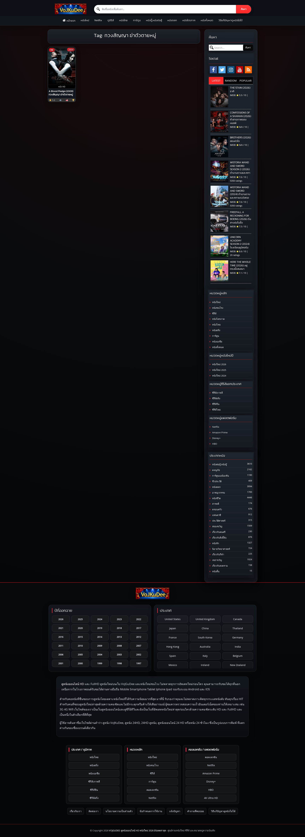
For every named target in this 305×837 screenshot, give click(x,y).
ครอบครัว (217, 509)
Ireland (205, 665)
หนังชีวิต (216, 498)
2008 (119, 645)
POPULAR (246, 80)
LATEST (216, 80)
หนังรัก (215, 543)
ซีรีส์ (214, 313)
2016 (60, 636)
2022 (138, 619)
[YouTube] (239, 69)
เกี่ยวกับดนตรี (218, 532)
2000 (80, 663)
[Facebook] (213, 69)
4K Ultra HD (211, 798)
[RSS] (248, 69)
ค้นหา (243, 9)
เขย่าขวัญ (217, 560)
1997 (138, 663)
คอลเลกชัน (152, 789)
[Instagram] (230, 69)
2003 (119, 654)
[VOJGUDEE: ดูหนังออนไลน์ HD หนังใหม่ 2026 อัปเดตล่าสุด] (70, 9)
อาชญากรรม (218, 492)
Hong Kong (172, 646)
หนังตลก (172, 20)
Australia (205, 646)
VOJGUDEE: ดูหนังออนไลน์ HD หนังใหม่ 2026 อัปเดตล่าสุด (137, 830)
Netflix (98, 20)
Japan (172, 628)
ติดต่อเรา (93, 811)
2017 (138, 628)
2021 (60, 628)
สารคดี (215, 503)
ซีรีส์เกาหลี (217, 392)
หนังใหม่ (85, 20)
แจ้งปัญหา (174, 811)
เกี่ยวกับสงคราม (220, 565)
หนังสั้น (215, 571)
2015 (80, 636)
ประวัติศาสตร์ (218, 520)
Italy (205, 655)
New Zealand (238, 665)
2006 (60, 654)
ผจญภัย (216, 470)
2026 (60, 619)
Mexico (173, 665)
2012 (138, 636)
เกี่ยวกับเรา (76, 811)
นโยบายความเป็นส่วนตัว (119, 811)
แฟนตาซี (216, 515)
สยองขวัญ (217, 526)
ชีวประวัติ (217, 481)
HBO (214, 443)
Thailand (237, 628)
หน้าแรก (71, 20)
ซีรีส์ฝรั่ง (216, 398)
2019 (99, 628)
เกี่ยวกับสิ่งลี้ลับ (219, 537)
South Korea (205, 637)
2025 (80, 619)
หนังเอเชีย (217, 341)
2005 (80, 654)
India (238, 646)
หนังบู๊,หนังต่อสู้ (154, 20)
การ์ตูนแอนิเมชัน (220, 475)
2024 (99, 619)
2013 (119, 636)
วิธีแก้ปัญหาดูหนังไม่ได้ (231, 20)
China (205, 628)
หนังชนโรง (217, 307)
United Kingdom (205, 619)
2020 (80, 628)
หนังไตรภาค (188, 20)
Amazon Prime (220, 432)
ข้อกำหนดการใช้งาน (151, 811)
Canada (237, 619)
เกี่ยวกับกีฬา (218, 554)
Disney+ (216, 438)
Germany (237, 637)
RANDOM (231, 80)
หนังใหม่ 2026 (219, 364)
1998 (119, 663)
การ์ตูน (137, 20)
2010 (80, 645)
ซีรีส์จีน (215, 404)
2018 (119, 628)
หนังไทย (123, 20)
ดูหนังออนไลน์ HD (72, 684)
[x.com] (222, 69)
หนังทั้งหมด (207, 20)
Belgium (238, 655)
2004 (99, 654)
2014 (99, 636)
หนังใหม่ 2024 (219, 375)
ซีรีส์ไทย (216, 409)
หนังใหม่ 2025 (219, 370)
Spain (172, 655)
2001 (60, 663)
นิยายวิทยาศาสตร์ (221, 549)
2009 (99, 645)
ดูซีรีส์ (110, 20)
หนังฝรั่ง (216, 330)
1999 (99, 663)
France (173, 637)
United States (173, 619)
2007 (138, 645)
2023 (119, 619)
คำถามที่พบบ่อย (195, 811)
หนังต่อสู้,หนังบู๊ (219, 464)
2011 (60, 645)
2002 (138, 654)
